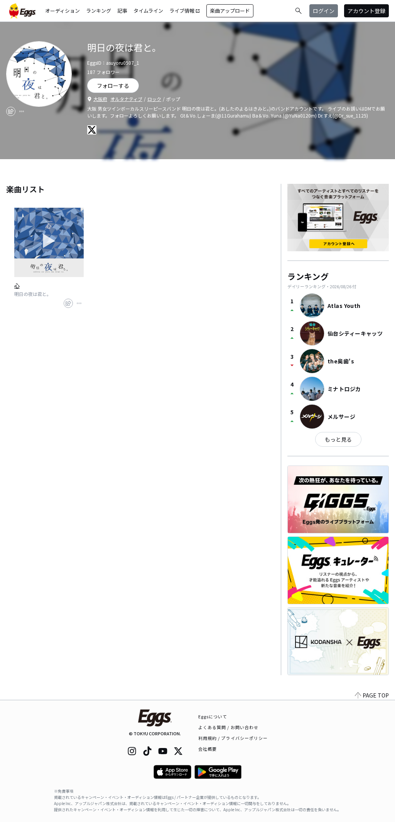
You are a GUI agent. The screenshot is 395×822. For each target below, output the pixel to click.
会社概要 (207, 749)
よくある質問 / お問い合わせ (228, 727)
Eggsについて (213, 716)
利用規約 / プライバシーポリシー (233, 738)
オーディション (62, 10)
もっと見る (338, 439)
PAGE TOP (376, 695)
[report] (21, 111)
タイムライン (148, 10)
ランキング (98, 10)
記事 (122, 10)
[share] (10, 111)
